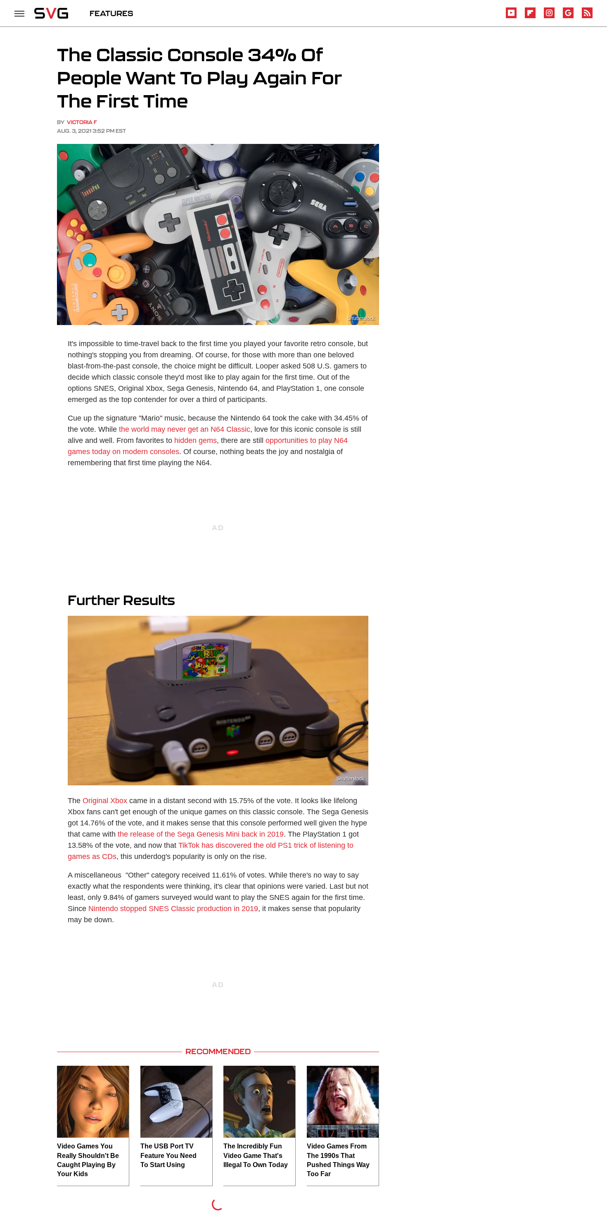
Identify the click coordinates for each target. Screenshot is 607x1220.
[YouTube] (511, 16)
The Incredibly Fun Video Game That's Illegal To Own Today (255, 1155)
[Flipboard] (530, 16)
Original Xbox (105, 801)
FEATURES (111, 13)
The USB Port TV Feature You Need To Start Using (168, 1155)
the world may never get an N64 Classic (184, 429)
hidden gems (195, 440)
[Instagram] (549, 16)
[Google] (568, 16)
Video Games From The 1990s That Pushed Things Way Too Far (338, 1160)
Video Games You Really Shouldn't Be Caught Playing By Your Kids (88, 1160)
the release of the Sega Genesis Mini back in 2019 (201, 834)
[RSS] (587, 16)
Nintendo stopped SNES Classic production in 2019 (173, 908)
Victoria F (82, 122)
